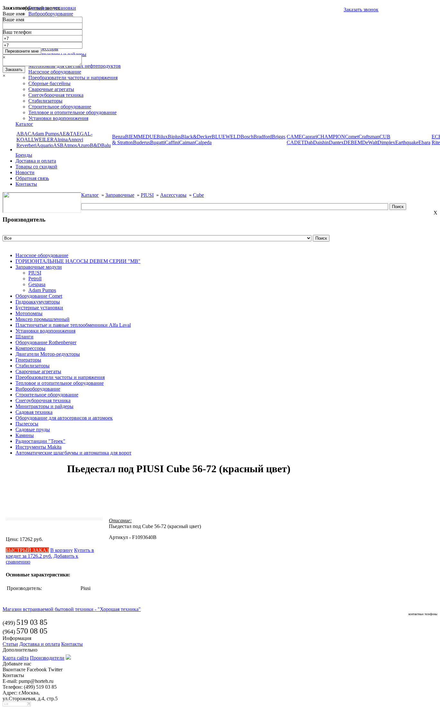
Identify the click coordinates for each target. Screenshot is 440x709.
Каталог (24, 124)
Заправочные (119, 195)
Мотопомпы (29, 313)
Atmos (70, 145)
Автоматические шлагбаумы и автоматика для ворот (73, 452)
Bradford (262, 136)
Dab (308, 142)
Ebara (424, 142)
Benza (118, 136)
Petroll (35, 278)
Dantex (336, 142)
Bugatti (157, 142)
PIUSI (147, 195)
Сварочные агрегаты (51, 89)
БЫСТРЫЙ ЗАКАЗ (27, 550)
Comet (352, 136)
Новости (24, 172)
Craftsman (369, 136)
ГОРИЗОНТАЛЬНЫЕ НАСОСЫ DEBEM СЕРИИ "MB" (77, 261)
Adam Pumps (45, 133)
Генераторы (28, 360)
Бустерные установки (39, 307)
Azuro (83, 145)
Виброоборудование (37, 389)
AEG (78, 133)
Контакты (26, 184)
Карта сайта (16, 658)
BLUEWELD (226, 136)
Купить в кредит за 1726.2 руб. (50, 553)
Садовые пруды (32, 429)
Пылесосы (26, 423)
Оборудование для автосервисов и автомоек (64, 418)
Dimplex (386, 142)
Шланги (24, 336)
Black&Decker (196, 136)
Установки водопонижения (58, 118)
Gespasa (36, 284)
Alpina (61, 139)
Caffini (172, 142)
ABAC (23, 133)
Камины (24, 435)
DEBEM (353, 142)
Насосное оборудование (41, 255)
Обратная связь (32, 178)
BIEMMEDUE (141, 136)
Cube (198, 195)
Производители (47, 658)
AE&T (66, 133)
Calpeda (203, 142)
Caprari (309, 136)
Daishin (321, 142)
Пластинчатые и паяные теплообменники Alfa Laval (73, 325)
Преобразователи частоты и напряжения (60, 377)
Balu (106, 145)
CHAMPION (331, 136)
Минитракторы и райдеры (44, 406)
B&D (95, 145)
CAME (294, 136)
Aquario (44, 145)
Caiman (187, 142)
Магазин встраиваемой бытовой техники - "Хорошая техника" (72, 609)
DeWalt (370, 142)
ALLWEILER (39, 139)
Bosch (247, 136)
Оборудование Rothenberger (45, 342)
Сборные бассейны (49, 83)
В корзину (61, 550)
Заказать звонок (361, 9)
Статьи (10, 644)
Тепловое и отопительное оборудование (72, 112)
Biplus (174, 136)
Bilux (162, 136)
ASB (58, 145)
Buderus (141, 142)
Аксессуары (173, 195)
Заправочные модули (38, 267)
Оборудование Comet (38, 296)
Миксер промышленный (42, 319)
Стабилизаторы (45, 101)
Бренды (23, 155)
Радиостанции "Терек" (40, 441)
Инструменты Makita (38, 447)
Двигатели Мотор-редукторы (47, 354)
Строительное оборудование (59, 106)
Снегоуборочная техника (55, 95)
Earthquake (406, 142)
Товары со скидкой (36, 166)
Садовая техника (34, 412)
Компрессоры (30, 348)
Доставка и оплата (35, 161)
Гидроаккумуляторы (37, 302)
